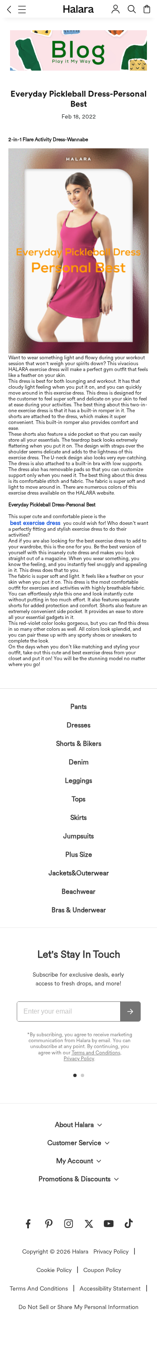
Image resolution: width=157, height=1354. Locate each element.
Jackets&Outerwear (79, 873)
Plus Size (78, 855)
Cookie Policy (54, 1270)
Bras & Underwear (78, 910)
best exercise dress (35, 522)
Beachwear (78, 892)
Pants (78, 707)
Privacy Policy (79, 1059)
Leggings (78, 781)
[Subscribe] (130, 1011)
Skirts (78, 818)
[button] (9, 9)
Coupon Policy (102, 1270)
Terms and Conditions (96, 1053)
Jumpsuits (78, 836)
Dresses (78, 725)
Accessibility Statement (110, 1288)
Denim (79, 762)
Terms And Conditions (39, 1288)
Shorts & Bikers (78, 744)
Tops (78, 799)
